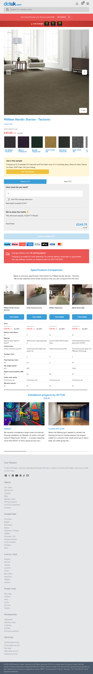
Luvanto (7, 568)
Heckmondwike (10, 539)
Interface (8, 577)
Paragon (7, 545)
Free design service (12, 645)
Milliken (7, 533)
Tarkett (7, 565)
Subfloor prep (10, 622)
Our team (8, 487)
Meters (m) (25, 181)
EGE (6, 548)
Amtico (7, 582)
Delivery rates (9, 499)
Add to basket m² (46, 236)
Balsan (6, 522)
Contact (7, 508)
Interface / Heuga (11, 530)
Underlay (8, 625)
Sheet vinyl (10, 588)
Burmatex (8, 525)
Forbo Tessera (10, 542)
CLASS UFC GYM (56, 428)
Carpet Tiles (8, 124)
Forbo (6, 571)
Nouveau (8, 519)
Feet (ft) (68, 181)
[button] (82, 3)
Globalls (7, 428)
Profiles (7, 628)
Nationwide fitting (11, 642)
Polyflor (7, 559)
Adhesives (8, 619)
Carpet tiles (10, 514)
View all (46, 398)
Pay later (7, 648)
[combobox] (46, 9)
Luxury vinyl (10, 554)
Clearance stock (10, 654)
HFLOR (7, 562)
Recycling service (11, 651)
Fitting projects (10, 502)
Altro (6, 599)
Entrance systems (11, 631)
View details (14, 317)
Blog (6, 496)
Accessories (10, 614)
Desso (6, 528)
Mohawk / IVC (10, 536)
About (7, 482)
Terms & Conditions (12, 505)
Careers (7, 493)
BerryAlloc (8, 574)
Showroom (8, 490)
